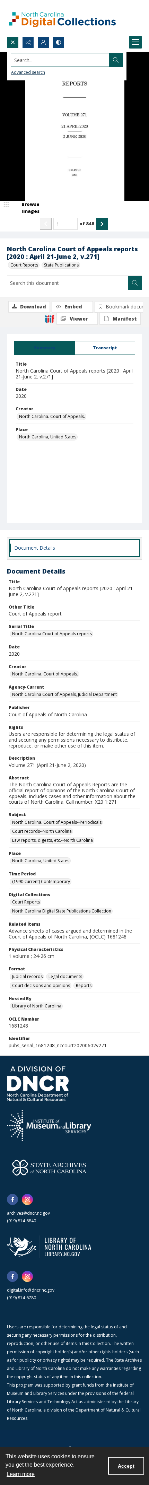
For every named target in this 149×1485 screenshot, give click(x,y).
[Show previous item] (46, 224)
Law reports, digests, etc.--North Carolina (52, 840)
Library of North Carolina (36, 1006)
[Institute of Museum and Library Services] (49, 1125)
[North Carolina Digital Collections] (62, 18)
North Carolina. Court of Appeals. (52, 416)
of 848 (86, 223)
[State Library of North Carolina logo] (49, 1246)
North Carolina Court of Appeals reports (52, 634)
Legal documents (65, 976)
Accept (126, 1466)
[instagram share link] (27, 1199)
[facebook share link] (12, 1199)
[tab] (44, 348)
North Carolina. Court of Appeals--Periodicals (57, 822)
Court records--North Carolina (42, 831)
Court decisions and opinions (41, 985)
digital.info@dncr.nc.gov (30, 1290)
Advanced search (28, 72)
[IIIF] (49, 318)
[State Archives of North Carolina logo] (49, 1167)
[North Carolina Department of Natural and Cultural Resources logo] (38, 1083)
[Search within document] (135, 283)
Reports (83, 985)
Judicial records (27, 976)
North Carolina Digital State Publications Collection (61, 911)
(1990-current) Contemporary (41, 881)
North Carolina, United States (47, 437)
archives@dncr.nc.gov (28, 1213)
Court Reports (24, 265)
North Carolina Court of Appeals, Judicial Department (64, 694)
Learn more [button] (21, 1474)
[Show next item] (102, 224)
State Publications (61, 265)
